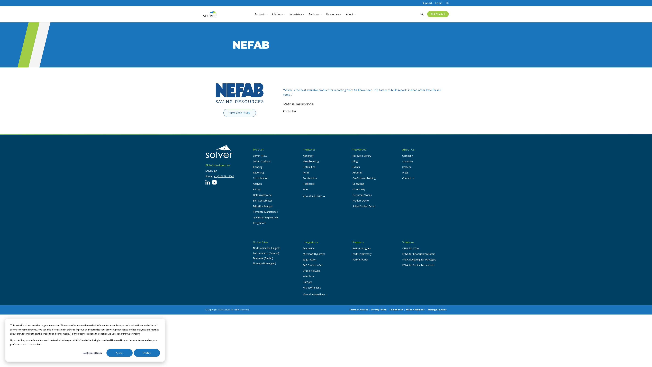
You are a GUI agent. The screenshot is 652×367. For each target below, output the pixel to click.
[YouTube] (214, 182)
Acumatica (308, 248)
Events (356, 167)
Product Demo (360, 200)
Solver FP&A (260, 155)
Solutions (277, 14)
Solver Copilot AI (262, 161)
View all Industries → (314, 196)
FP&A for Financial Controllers (418, 254)
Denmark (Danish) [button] (263, 258)
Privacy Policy (378, 309)
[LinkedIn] (207, 182)
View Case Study (239, 113)
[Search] (422, 14)
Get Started (438, 14)
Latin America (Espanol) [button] (266, 253)
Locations (407, 161)
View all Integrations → (315, 294)
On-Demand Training (364, 178)
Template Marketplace (265, 211)
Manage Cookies (437, 309)
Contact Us (408, 178)
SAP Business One (313, 265)
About (349, 14)
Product (259, 14)
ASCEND (357, 172)
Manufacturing (311, 161)
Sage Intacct (309, 259)
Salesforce (308, 276)
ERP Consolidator (262, 200)
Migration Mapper (263, 206)
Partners (314, 14)
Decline (147, 352)
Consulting (358, 183)
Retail (306, 172)
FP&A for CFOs (410, 248)
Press (405, 172)
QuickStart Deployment (266, 217)
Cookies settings (92, 352)
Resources (332, 14)
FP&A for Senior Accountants (418, 265)
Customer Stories (362, 195)
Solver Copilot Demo (363, 206)
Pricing (256, 189)
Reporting (258, 172)
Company (407, 155)
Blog (355, 161)
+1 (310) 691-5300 (224, 176)
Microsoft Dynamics (314, 254)
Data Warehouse (262, 195)
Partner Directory (362, 254)
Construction (310, 178)
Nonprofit (308, 155)
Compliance (396, 309)
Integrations (259, 223)
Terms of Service (358, 309)
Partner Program (361, 248)
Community (358, 189)
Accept (119, 352)
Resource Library (361, 155)
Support (427, 3)
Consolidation (260, 178)
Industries (296, 14)
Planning (257, 167)
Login (438, 3)
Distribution (309, 167)
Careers (406, 167)
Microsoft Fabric (312, 287)
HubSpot (307, 282)
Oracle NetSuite (311, 270)
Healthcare (309, 183)
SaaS (305, 189)
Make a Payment (415, 309)
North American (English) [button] (266, 248)
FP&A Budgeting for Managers (419, 259)
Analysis (257, 183)
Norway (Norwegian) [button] (264, 263)
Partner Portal (360, 259)
